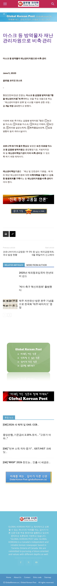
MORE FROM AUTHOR (36, 265)
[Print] (6, 234)
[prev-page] (5, 315)
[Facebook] (21, 562)
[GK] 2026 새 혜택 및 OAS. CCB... (21, 424)
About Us (17, 577)
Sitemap (47, 577)
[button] (5, 4)
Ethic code (37, 577)
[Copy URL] (12, 234)
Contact (27, 577)
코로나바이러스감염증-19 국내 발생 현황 (15, 253)
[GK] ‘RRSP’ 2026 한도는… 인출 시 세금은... (26, 462)
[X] (28, 562)
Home (8, 577)
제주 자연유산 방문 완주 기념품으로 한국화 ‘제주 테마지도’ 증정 (36, 304)
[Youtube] (36, 562)
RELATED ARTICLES (14, 265)
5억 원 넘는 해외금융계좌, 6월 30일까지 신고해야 (41, 253)
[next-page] (9, 315)
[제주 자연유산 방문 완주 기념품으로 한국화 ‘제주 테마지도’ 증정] (10, 304)
